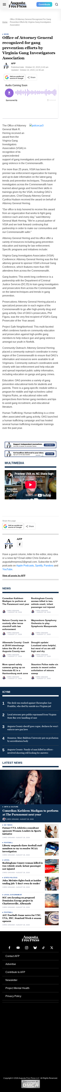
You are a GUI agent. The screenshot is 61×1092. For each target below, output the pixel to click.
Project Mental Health (17, 988)
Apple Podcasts (25, 565)
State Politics (11, 877)
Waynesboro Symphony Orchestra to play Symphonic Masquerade (44, 623)
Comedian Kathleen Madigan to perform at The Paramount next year (15, 601)
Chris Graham (13, 610)
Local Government (13, 895)
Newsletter (11, 980)
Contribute (44, 4)
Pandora (48, 565)
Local (7, 860)
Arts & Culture (11, 807)
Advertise (10, 964)
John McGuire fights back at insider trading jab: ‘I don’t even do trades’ (21, 882)
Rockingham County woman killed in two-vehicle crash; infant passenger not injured (22, 865)
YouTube (7, 569)
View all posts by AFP (13, 575)
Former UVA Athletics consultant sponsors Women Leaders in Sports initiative (21, 830)
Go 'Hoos (8, 825)
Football (8, 842)
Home (5, 22)
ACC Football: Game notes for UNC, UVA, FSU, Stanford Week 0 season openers (21, 918)
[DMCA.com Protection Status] (30, 1084)
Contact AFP (12, 956)
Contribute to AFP (15, 972)
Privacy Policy (13, 996)
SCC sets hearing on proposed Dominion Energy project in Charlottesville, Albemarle (18, 900)
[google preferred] (15, 77)
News (6, 34)
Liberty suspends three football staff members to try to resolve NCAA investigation (22, 848)
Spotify (39, 565)
